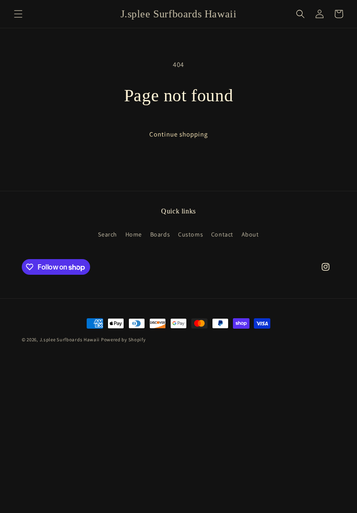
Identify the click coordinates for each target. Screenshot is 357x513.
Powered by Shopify (123, 339)
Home (133, 234)
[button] (18, 13)
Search (107, 234)
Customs (190, 234)
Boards (160, 234)
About (250, 234)
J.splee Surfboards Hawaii (70, 339)
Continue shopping (178, 134)
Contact (222, 234)
